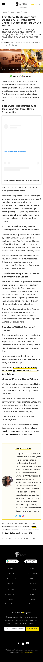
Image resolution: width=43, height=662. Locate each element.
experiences (16, 431)
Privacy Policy (10, 594)
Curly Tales (10, 434)
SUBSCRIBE (32, 629)
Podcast (32, 604)
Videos (11, 589)
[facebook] (3, 45)
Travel (32, 578)
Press (32, 599)
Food (25, 13)
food (34, 428)
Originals (32, 589)
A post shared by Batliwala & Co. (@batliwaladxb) (21, 180)
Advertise (10, 583)
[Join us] (14, 76)
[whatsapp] (9, 45)
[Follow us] (27, 76)
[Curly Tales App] (12, 562)
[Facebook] (14, 643)
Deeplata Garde (9, 43)
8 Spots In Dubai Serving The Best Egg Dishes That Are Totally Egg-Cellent (20, 371)
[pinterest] (13, 45)
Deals (10, 599)
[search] (40, 4)
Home (4, 13)
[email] (16, 45)
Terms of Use (10, 604)
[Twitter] (18, 643)
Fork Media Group (26, 652)
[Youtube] (27, 643)
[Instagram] (23, 643)
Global (34, 4)
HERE (30, 434)
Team (32, 594)
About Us (11, 573)
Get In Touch (32, 573)
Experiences (11, 578)
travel (4, 431)
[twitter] (6, 45)
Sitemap (32, 583)
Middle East (15, 13)
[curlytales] (21, 557)
